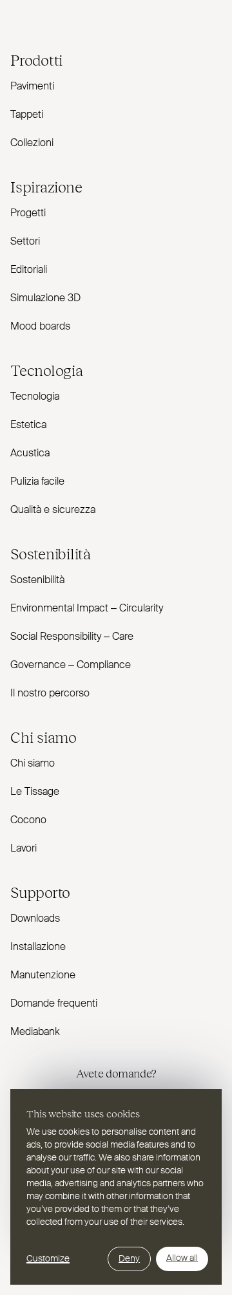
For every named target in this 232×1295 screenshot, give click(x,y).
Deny (129, 1258)
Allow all (182, 1258)
